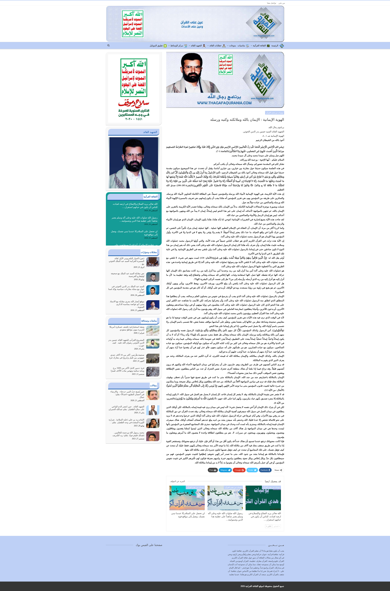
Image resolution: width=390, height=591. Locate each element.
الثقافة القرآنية (259, 45)
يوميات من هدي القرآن (274, 113)
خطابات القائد (215, 45)
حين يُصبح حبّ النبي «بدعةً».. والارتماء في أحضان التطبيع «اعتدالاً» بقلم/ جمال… (127, 394)
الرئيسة (274, 45)
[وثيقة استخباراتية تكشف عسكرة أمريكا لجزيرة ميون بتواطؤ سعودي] (152, 330)
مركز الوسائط (176, 45)
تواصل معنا (271, 3)
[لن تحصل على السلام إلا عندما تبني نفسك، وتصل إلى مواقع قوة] (187, 498)
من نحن (281, 3)
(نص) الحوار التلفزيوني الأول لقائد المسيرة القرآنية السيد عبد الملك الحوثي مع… (126, 261)
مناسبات (241, 45)
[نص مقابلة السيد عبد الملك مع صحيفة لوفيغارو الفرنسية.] (152, 277)
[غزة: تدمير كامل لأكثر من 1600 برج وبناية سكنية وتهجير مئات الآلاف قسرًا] (152, 372)
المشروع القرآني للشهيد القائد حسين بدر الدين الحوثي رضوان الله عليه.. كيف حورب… (126, 343)
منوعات (232, 45)
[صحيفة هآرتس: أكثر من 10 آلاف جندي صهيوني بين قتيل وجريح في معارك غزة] (152, 358)
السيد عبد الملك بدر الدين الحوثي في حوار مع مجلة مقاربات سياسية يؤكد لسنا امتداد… (126, 289)
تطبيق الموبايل (156, 45)
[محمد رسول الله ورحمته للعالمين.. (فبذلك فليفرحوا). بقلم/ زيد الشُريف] (152, 436)
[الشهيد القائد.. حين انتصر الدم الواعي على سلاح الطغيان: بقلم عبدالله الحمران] (152, 410)
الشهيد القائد (196, 45)
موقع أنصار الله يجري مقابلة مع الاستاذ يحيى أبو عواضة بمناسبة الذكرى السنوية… (127, 304)
